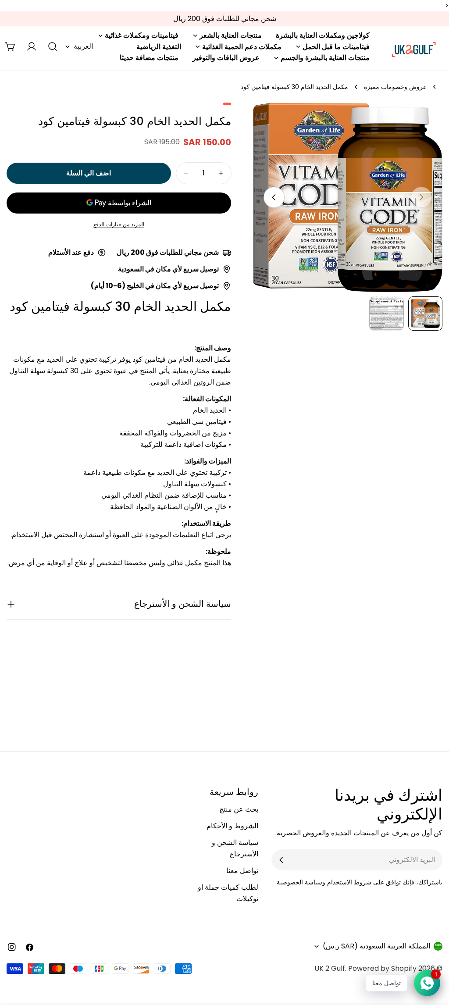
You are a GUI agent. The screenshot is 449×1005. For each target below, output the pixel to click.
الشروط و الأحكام (232, 826)
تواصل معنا (242, 871)
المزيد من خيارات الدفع (118, 224)
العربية (83, 46)
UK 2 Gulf (329, 968)
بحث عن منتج (238, 809)
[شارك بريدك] (281, 860)
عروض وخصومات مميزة (395, 86)
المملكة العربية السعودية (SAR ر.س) (376, 946)
